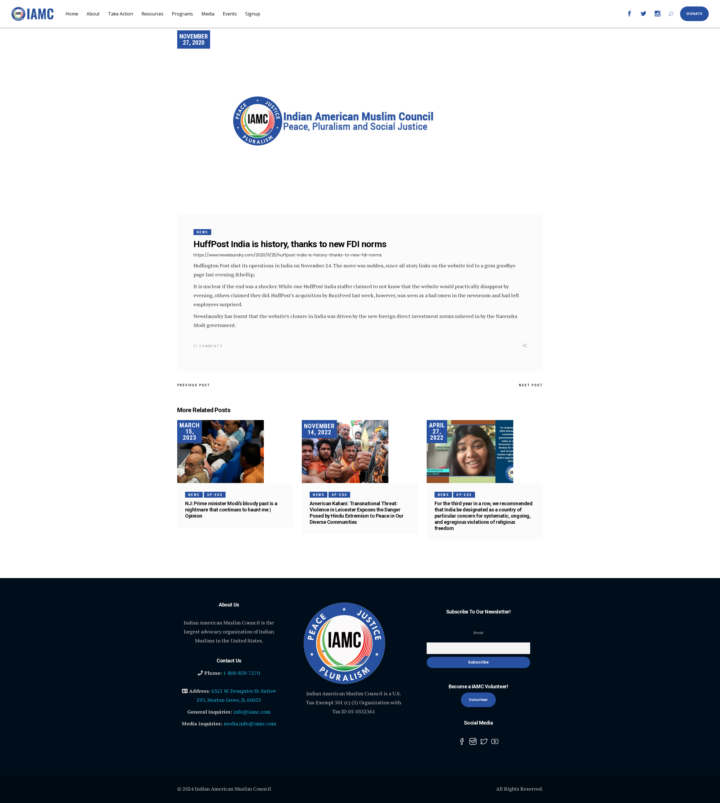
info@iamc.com (252, 711)
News (202, 232)
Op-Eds (214, 495)
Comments (209, 346)
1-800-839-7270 (241, 672)
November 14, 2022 (319, 429)
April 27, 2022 (437, 431)
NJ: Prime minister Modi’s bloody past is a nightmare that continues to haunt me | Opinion (231, 509)
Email (478, 632)
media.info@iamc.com (250, 723)
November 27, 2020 (193, 39)
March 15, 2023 (189, 431)
